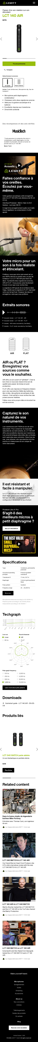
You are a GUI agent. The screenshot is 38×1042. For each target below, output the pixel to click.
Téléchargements (19, 1010)
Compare (9, 70)
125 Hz (7, 673)
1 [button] (5, 58)
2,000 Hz (22, 673)
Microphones (19, 982)
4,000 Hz (22, 676)
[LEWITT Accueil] (9, 4)
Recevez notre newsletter (19, 1028)
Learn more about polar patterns (15, 688)
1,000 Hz (7, 682)
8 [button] (33, 58)
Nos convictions (19, 1002)
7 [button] (29, 58)
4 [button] (17, 58)
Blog (19, 1022)
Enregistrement (19, 985)
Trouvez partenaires (19, 64)
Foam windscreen (12, 89)
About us (19, 999)
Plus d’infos (8, 770)
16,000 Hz (22, 682)
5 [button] (21, 58)
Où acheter (19, 1016)
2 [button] (9, 58)
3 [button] (13, 58)
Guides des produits (19, 1013)
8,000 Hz (22, 679)
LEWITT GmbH (15, 1038)
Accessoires (19, 993)
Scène (19, 988)
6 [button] (25, 58)
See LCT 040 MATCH (11, 529)
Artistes (19, 1005)
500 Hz (7, 679)
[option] (19, 38)
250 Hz (7, 676)
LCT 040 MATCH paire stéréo (16, 755)
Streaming (19, 991)
